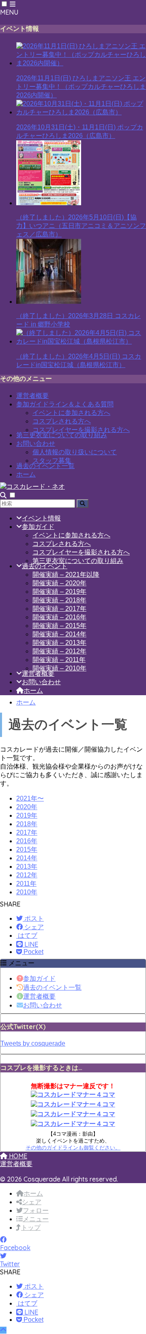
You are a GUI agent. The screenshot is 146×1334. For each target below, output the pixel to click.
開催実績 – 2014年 (59, 634)
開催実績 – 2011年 (59, 659)
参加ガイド (38, 526)
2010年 (26, 892)
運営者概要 (32, 395)
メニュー (36, 1219)
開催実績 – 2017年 (59, 608)
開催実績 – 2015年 (59, 625)
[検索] (82, 503)
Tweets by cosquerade (32, 1043)
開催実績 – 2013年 (59, 642)
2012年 (26, 875)
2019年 (26, 815)
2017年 (26, 832)
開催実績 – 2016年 (59, 617)
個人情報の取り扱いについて (74, 452)
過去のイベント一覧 (45, 465)
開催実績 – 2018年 (59, 600)
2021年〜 (30, 798)
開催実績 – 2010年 (59, 668)
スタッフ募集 (51, 460)
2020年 (26, 806)
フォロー (36, 1210)
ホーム (26, 474)
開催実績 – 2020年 (59, 583)
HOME (17, 1156)
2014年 (26, 858)
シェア (31, 1202)
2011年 (26, 883)
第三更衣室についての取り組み (61, 435)
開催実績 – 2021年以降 (65, 574)
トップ (31, 1227)
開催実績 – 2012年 (59, 651)
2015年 (26, 849)
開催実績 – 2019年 (59, 591)
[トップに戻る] (3, 1330)
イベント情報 (41, 518)
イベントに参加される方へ (71, 412)
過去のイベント (44, 566)
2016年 (26, 841)
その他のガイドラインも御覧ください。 (73, 1148)
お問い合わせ (35, 443)
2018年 (26, 824)
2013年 (26, 866)
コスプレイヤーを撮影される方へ (81, 429)
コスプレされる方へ (61, 421)
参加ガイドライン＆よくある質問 (65, 404)
